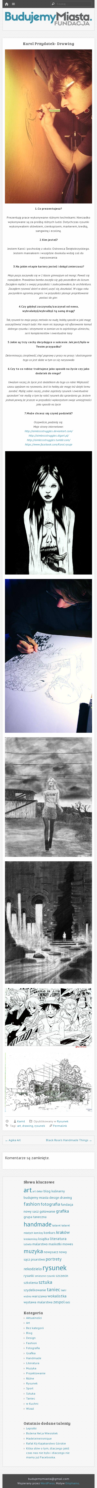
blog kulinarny (54, 1191)
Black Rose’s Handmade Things (69, 1140)
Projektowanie (36, 1373)
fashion (32, 1204)
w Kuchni (32, 1403)
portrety (53, 1259)
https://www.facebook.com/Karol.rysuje (48, 444)
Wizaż (30, 1408)
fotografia (50, 1204)
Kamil (21, 1121)
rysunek (39, 1126)
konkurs (49, 1232)
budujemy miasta (36, 1197)
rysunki (29, 1275)
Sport (29, 1388)
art (19, 1126)
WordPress (48, 1483)
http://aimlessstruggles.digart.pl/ (49, 435)
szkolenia (31, 1282)
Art (28, 1323)
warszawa (39, 1296)
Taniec (30, 1398)
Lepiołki (31, 1428)
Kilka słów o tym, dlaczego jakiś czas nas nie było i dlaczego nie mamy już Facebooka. (48, 1452)
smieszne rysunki (45, 1276)
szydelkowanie (35, 1290)
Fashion (31, 1343)
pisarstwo (38, 1259)
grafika (62, 1211)
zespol (59, 1301)
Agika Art (13, 1140)
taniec (53, 1289)
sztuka (45, 1282)
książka (43, 1239)
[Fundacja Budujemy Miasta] (48, 24)
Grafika (31, 1353)
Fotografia (33, 1348)
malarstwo (40, 1244)
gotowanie (47, 1211)
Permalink (60, 1126)
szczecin (62, 1275)
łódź (67, 1302)
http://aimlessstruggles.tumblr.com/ (48, 440)
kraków (63, 1232)
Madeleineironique (39, 1438)
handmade (37, 1224)
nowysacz (51, 1252)
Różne (30, 1378)
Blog (29, 1333)
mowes (67, 1244)
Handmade (33, 1358)
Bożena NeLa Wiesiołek (42, 1433)
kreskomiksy (31, 1239)
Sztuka (30, 1393)
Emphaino (72, 1483)
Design (31, 1338)
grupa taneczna (35, 1217)
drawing (27, 1126)
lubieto (28, 1244)
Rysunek (62, 1121)
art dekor (38, 1191)
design (54, 1197)
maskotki (55, 1244)
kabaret (56, 1225)
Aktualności (34, 1318)
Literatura (32, 1363)
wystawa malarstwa (38, 1302)
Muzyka (31, 1368)
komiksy (38, 1233)
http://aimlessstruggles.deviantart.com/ (49, 431)
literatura (58, 1238)
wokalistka (57, 1295)
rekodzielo (33, 1268)
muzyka (33, 1251)
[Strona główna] (6, 4)
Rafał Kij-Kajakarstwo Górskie (46, 1443)
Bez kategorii (35, 1328)
